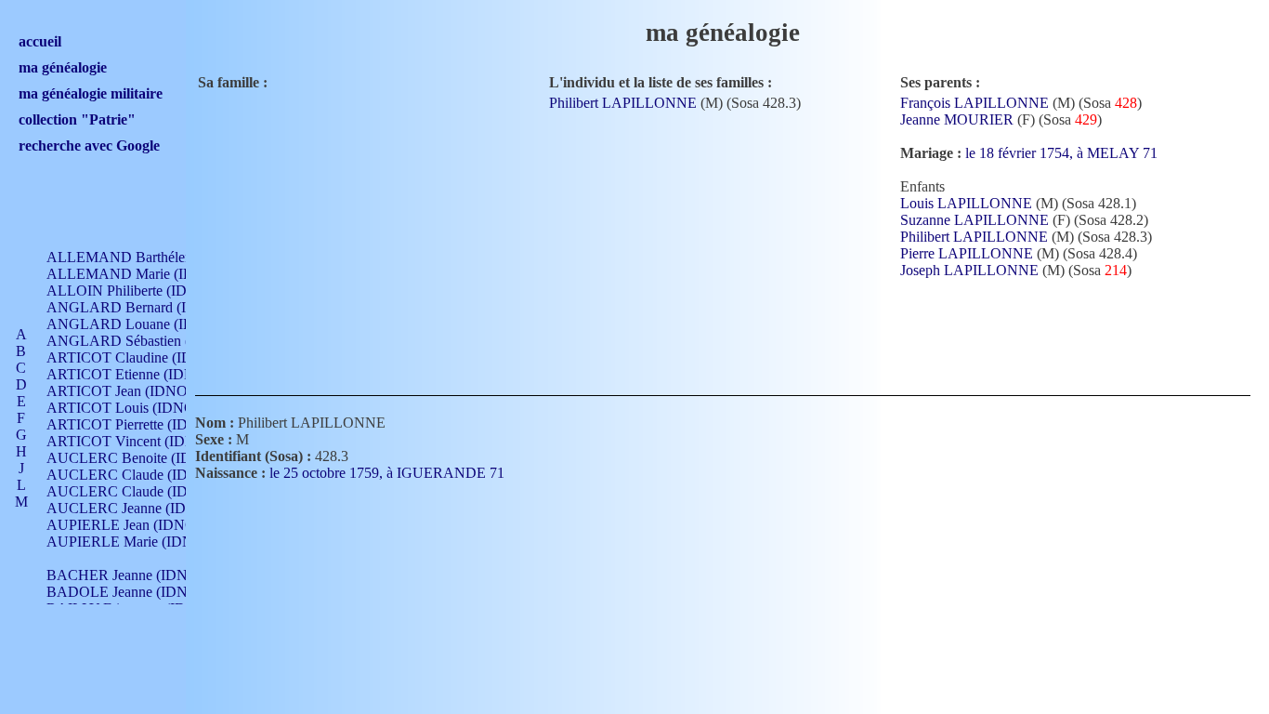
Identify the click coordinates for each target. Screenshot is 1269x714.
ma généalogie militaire (91, 93)
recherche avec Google (89, 145)
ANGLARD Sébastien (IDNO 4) (144, 341)
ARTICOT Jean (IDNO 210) (132, 391)
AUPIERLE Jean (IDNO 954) (136, 525)
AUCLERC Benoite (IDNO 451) (145, 458)
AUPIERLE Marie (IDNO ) (129, 541)
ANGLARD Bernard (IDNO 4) (140, 307)
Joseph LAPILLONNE (969, 270)
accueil (40, 41)
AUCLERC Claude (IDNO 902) (143, 475)
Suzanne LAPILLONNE (974, 220)
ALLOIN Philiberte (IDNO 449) (143, 290)
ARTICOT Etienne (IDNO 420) (141, 374)
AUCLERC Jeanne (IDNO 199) (142, 508)
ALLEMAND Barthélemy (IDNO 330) (163, 257)
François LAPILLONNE (974, 103)
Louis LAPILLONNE (966, 203)
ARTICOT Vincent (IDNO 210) (142, 441)
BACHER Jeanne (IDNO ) (126, 575)
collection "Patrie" (77, 119)
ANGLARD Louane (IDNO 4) (139, 324)
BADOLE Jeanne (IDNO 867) (137, 592)
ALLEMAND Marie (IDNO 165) (146, 274)
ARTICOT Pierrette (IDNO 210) (143, 424)
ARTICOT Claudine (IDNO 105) (145, 357)
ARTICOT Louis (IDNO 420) (136, 408)
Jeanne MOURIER (957, 119)
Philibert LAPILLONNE (623, 103)
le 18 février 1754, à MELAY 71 (1063, 153)
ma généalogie (63, 67)
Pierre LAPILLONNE (966, 253)
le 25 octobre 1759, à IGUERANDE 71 (388, 473)
